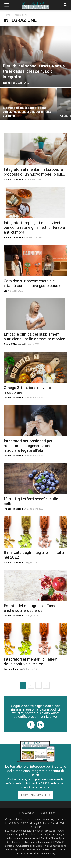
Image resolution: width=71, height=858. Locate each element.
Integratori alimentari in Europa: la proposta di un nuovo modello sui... (34, 171)
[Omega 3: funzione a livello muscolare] (35, 367)
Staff (6, 290)
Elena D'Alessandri (14, 344)
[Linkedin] (40, 725)
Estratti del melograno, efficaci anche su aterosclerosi (30, 608)
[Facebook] (31, 725)
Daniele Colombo (13, 669)
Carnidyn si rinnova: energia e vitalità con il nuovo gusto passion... (35, 283)
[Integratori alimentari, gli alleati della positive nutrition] (35, 638)
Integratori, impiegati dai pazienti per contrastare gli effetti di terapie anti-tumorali (34, 227)
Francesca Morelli (14, 179)
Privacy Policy (26, 812)
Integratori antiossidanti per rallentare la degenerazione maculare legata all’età (28, 446)
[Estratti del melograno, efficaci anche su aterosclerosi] (35, 585)
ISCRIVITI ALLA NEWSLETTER (35, 795)
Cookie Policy (48, 812)
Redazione (9, 82)
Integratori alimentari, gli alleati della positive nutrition (31, 661)
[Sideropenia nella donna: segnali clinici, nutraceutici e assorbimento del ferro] (28, 109)
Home (7, 14)
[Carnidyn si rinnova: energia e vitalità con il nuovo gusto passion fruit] (35, 260)
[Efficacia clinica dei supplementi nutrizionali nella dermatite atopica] (35, 314)
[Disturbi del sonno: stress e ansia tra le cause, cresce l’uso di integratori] (35, 56)
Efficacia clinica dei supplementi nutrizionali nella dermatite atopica (34, 336)
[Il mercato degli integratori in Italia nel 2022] (35, 532)
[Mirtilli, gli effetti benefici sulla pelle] (35, 478)
